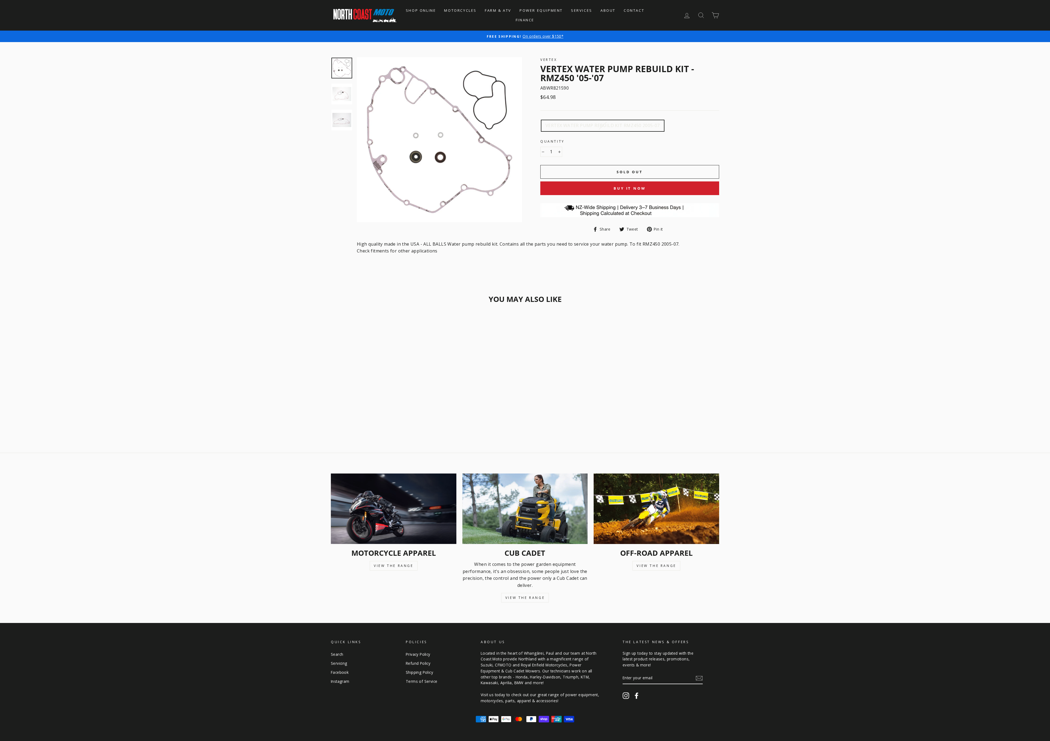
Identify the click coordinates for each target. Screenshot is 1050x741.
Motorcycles (460, 10)
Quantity (552, 141)
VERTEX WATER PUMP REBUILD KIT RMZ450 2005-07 (603, 125)
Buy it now (630, 188)
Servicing (339, 663)
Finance (525, 19)
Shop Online (421, 10)
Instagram (340, 681)
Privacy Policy (418, 654)
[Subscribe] (699, 678)
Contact (634, 10)
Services (581, 10)
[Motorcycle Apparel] (393, 509)
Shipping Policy (419, 672)
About (608, 10)
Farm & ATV (498, 10)
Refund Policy (418, 663)
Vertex (548, 59)
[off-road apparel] (656, 509)
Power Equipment (541, 10)
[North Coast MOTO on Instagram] (626, 695)
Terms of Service (421, 681)
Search (337, 654)
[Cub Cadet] (525, 509)
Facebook (340, 672)
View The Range (393, 565)
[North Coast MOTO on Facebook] (636, 695)
